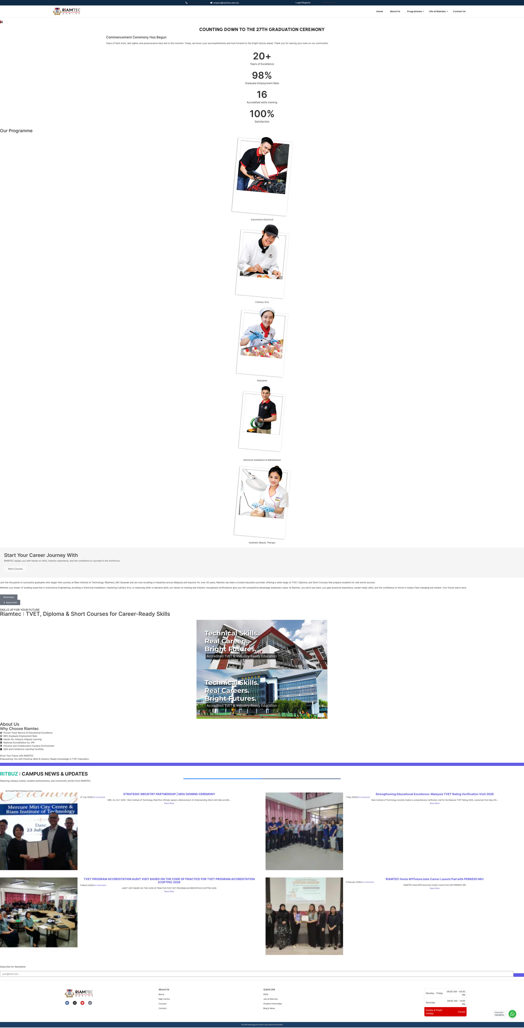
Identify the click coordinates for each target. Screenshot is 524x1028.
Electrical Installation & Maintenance (262, 460)
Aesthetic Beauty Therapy (262, 542)
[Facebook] (67, 1003)
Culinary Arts (262, 302)
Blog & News (269, 1008)
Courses (162, 1003)
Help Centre (164, 999)
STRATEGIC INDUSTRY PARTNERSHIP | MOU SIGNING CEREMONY (169, 794)
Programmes (414, 11)
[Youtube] (82, 1003)
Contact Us (459, 11)
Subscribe (519, 975)
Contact (163, 1008)
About (161, 994)
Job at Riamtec (270, 999)
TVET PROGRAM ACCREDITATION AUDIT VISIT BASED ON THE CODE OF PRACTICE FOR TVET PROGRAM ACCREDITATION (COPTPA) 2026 (169, 880)
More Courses (15, 568)
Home (379, 11)
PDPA (265, 994)
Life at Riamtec (437, 11)
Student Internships (272, 1003)
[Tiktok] (90, 1003)
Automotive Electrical (262, 219)
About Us (395, 11)
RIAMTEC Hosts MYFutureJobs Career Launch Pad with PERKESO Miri (435, 879)
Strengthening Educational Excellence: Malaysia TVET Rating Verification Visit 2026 (435, 794)
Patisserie (262, 380)
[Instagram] (75, 1003)
